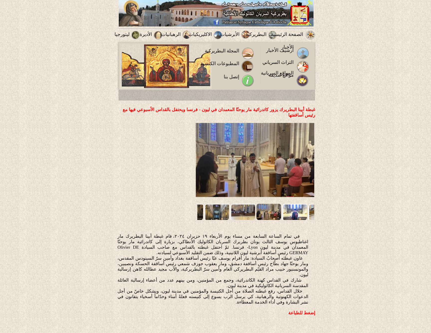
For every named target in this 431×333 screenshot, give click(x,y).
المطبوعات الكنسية (220, 63)
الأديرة (146, 34)
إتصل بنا (231, 76)
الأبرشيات (229, 34)
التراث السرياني (278, 62)
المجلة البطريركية (222, 50)
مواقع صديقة (281, 75)
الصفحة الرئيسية (287, 34)
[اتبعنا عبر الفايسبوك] (216, 24)
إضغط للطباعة (301, 312)
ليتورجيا (122, 34)
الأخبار (287, 47)
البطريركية (256, 34)
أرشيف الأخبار (280, 50)
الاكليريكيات (200, 34)
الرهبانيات (171, 34)
